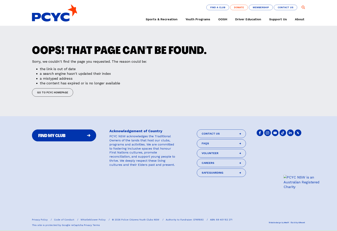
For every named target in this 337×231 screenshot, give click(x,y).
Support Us (278, 19)
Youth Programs (197, 19)
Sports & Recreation (161, 19)
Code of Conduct (64, 219)
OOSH (222, 19)
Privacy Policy (40, 219)
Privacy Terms (92, 225)
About (299, 19)
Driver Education (248, 19)
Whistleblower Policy (93, 219)
